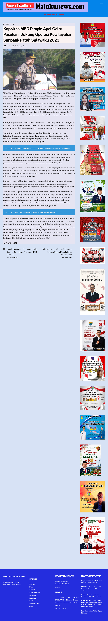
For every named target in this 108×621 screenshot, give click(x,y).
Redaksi (57, 588)
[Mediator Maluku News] (45, 11)
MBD (12, 46)
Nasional (17, 46)
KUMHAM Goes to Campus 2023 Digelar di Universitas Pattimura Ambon (91, 589)
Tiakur (25, 46)
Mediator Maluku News (11, 582)
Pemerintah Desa (34, 604)
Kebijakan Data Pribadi (62, 584)
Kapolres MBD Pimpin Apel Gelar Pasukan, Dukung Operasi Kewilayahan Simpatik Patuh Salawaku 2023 (37, 34)
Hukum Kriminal (34, 593)
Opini (31, 606)
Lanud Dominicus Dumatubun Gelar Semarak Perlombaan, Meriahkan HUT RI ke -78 (22, 252)
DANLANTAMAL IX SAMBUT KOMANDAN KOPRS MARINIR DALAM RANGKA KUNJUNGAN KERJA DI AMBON (92, 604)
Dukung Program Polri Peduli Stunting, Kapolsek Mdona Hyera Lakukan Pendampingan (57, 252)
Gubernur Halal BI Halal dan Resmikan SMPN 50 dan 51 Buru (91, 596)
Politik (31, 601)
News (31, 587)
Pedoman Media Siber (62, 581)
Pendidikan (32, 598)
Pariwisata (32, 595)
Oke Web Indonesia (15, 584)
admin (5, 46)
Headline (32, 584)
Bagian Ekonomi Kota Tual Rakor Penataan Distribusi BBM (91, 582)
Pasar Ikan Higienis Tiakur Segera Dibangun (91, 612)
